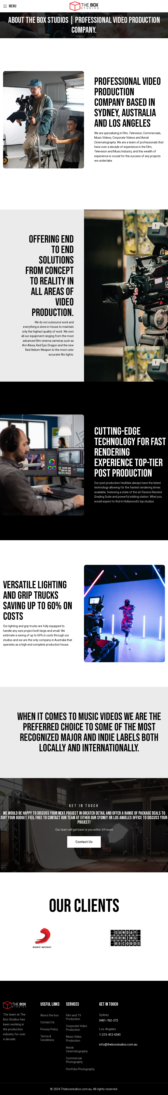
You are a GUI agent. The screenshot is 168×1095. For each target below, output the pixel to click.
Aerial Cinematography (77, 1049)
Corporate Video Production (76, 1027)
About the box (49, 1015)
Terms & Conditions (47, 1038)
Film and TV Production (73, 1017)
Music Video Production (74, 1038)
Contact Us (47, 1022)
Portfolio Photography (80, 1069)
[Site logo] (84, 6)
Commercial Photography (74, 1060)
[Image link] (14, 1005)
